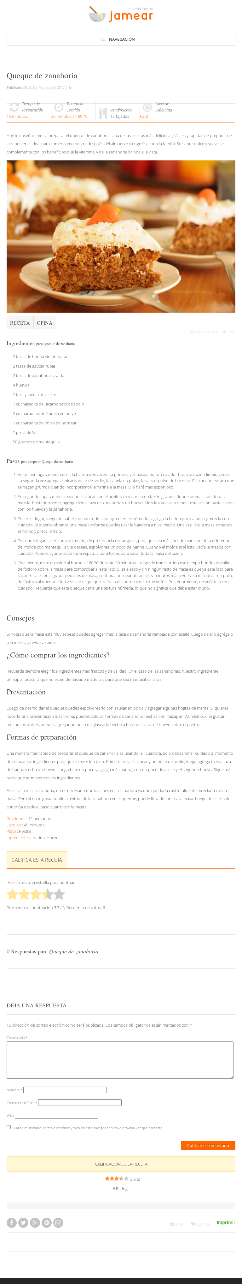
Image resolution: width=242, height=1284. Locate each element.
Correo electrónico (22, 1102)
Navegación (122, 39)
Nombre (14, 1090)
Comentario (17, 1037)
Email (179, 1224)
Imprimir (226, 1222)
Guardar (202, 1224)
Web (10, 1115)
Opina (45, 322)
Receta (20, 322)
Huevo (53, 837)
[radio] (12, 895)
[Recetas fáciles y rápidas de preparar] (121, 19)
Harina (38, 837)
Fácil (144, 116)
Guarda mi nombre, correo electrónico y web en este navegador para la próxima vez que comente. (87, 1127)
